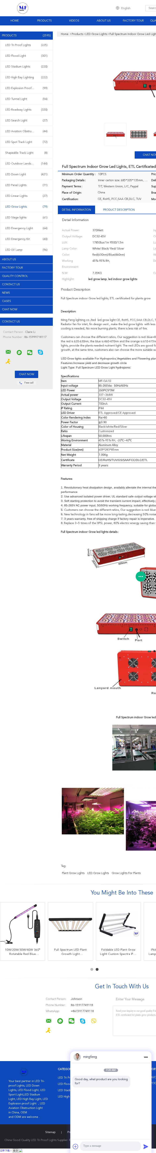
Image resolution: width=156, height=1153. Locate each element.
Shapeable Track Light (26, 152)
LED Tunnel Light (26, 99)
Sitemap (50, 1132)
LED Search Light (26, 120)
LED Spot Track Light (26, 142)
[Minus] (145, 1057)
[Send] (146, 1146)
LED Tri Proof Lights (26, 45)
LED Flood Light (26, 55)
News (6, 292)
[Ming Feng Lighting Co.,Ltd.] (8, 352)
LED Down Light (26, 174)
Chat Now (9, 309)
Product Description (119, 209)
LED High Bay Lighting (26, 77)
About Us (104, 20)
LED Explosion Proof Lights (26, 88)
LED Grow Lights (26, 206)
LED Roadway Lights (26, 109)
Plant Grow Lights (73, 873)
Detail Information (76, 209)
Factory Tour (133, 20)
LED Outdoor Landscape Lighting (27, 163)
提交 (15, 1151)
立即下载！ (6, 1151)
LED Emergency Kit (26, 239)
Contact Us (11, 284)
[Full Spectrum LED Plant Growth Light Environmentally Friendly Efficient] (70, 924)
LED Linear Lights (26, 196)
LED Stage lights (26, 217)
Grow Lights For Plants (126, 873)
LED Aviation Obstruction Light (26, 131)
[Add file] (75, 1146)
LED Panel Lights (26, 185)
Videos (74, 20)
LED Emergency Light (26, 228)
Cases (6, 301)
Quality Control (15, 276)
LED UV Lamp (26, 249)
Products (44, 20)
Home (15, 20)
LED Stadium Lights (26, 66)
